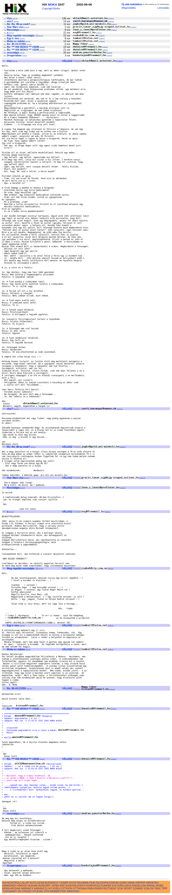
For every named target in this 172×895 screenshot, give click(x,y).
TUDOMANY (9, 891)
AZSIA (40, 882)
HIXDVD (22, 885)
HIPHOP (140, 882)
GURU (123, 882)
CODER (63, 882)
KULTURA (117, 885)
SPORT (127, 888)
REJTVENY (109, 888)
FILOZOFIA (102, 882)
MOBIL (160, 885)
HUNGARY (44, 885)
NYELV (57, 888)
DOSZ (72, 882)
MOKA (52, 4)
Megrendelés (129, 7)
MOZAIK (15, 888)
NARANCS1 (41, 888)
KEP (62, 885)
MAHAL (151, 885)
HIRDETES (152, 882)
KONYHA (71, 885)
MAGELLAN (139, 885)
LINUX (128, 885)
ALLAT (25, 882)
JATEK (55, 885)
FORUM (114, 882)
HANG (131, 882)
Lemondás (163, 7)
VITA (46, 891)
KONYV (81, 885)
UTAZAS (27, 891)
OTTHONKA (80, 888)
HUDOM (32, 885)
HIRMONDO (9, 885)
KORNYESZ (93, 885)
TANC (157, 888)
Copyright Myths (51, 8)
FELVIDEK (83, 882)
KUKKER (106, 885)
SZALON (149, 888)
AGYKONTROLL (11, 882)
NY (50, 888)
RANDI (98, 888)
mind (15, 19)
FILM (92, 882)
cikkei (111, 19)
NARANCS (27, 888)
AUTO (33, 882)
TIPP (164, 888)
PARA (90, 888)
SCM (120, 888)
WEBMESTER (58, 891)
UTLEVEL (37, 891)
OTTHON (66, 888)
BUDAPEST (51, 882)
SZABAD (138, 888)
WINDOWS (73, 891)
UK (19, 891)
